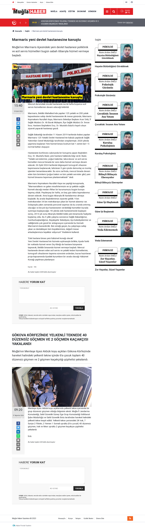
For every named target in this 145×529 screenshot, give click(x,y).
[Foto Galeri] (131, 2)
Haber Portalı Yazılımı (23, 526)
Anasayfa (61, 518)
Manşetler (20, 2)
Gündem (92, 11)
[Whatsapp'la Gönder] (18, 132)
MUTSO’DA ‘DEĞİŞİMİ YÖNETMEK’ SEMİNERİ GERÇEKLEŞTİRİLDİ (67, 22)
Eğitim (71, 11)
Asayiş (63, 11)
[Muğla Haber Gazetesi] (29, 11)
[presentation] (20, 22)
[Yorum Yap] (18, 144)
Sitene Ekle (49, 2)
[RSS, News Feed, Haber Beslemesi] (130, 518)
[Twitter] (18, 123)
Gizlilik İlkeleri (88, 518)
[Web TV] (126, 2)
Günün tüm (125, 22)
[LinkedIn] (18, 127)
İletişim (78, 518)
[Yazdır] (18, 140)
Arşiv (41, 2)
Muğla (54, 11)
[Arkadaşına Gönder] (18, 136)
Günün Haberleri (32, 2)
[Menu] (107, 11)
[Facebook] (18, 119)
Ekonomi (81, 11)
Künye (70, 518)
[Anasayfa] (13, 2)
